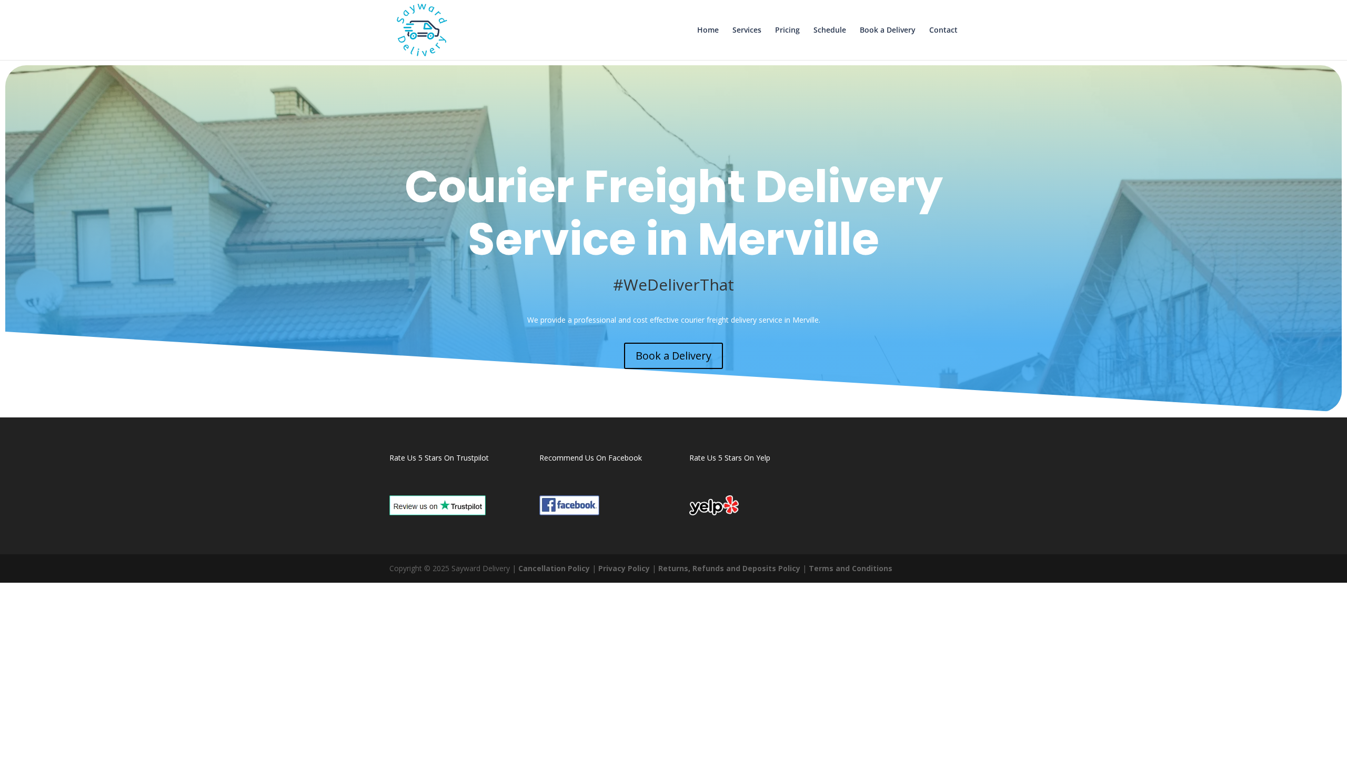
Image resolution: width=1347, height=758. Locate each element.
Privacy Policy (624, 568)
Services (746, 30)
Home (708, 30)
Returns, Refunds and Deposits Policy (729, 568)
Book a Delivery (888, 30)
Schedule (829, 30)
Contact (943, 30)
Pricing (787, 30)
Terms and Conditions (850, 568)
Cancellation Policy (554, 568)
